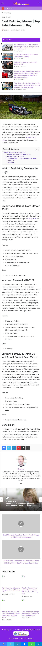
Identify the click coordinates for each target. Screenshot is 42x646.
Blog (9, 13)
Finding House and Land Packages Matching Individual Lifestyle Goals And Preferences (26, 47)
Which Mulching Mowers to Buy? (14, 152)
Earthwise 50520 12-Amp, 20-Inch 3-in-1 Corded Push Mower (21, 159)
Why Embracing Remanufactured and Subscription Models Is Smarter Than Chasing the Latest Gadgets (27, 85)
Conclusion (10, 162)
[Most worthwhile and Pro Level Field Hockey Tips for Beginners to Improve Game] (11, 604)
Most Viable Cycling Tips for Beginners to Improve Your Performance (30, 613)
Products (8, 17)
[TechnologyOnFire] (21, 3)
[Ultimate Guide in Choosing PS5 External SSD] (7, 65)
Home (5, 13)
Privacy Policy (13, 638)
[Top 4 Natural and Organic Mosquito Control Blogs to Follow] (11, 581)
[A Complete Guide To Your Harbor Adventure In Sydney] (7, 56)
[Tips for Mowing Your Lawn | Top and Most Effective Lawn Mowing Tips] (31, 581)
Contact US (22, 638)
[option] (21, 499)
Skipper (6, 30)
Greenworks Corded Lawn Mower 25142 (18, 154)
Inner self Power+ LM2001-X (15, 156)
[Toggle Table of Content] (36, 149)
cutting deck (31, 219)
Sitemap (30, 638)
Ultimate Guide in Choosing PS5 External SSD (19, 8)
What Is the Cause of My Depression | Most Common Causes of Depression (20, 505)
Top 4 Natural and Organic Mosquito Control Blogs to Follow (11, 590)
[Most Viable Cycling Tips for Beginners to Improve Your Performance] (31, 604)
